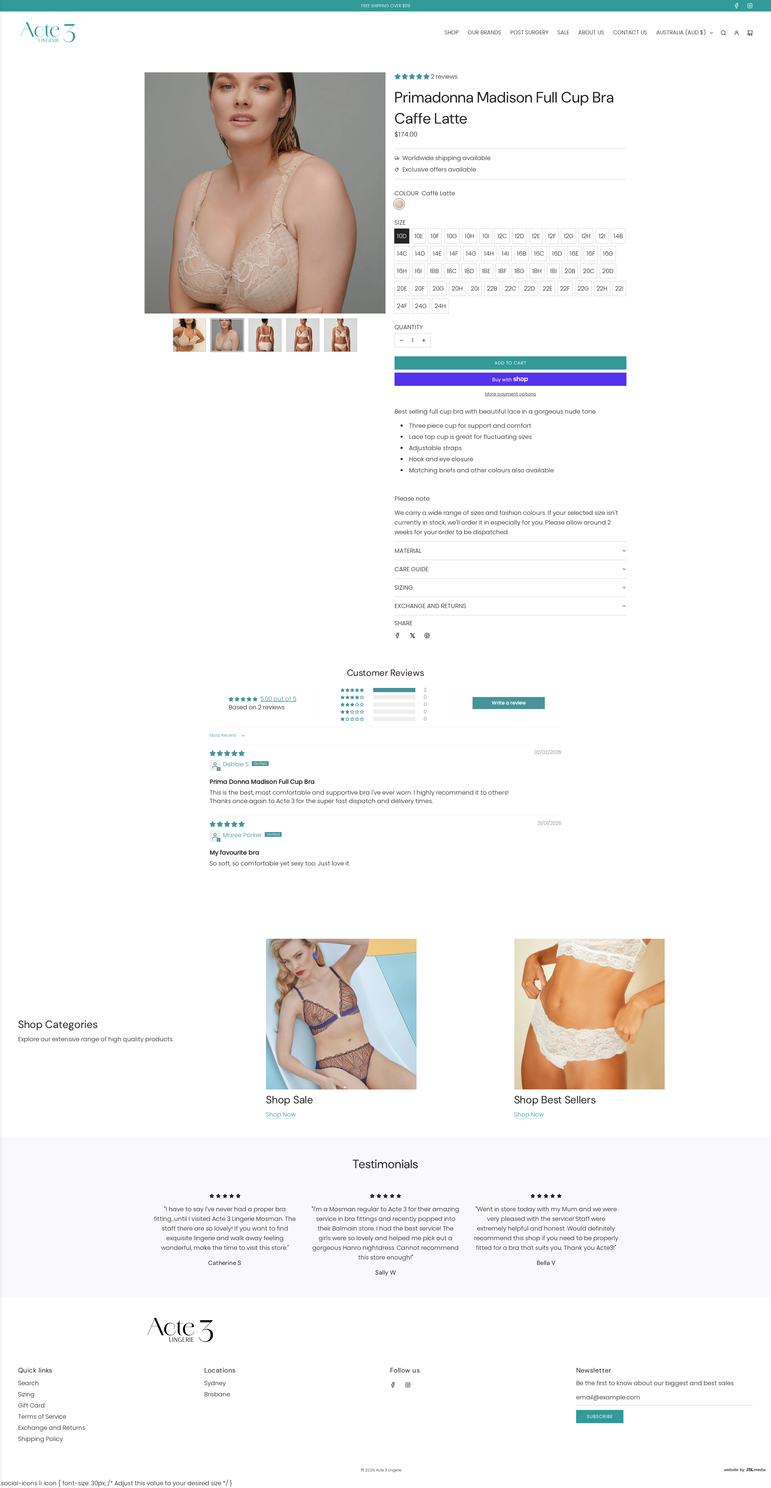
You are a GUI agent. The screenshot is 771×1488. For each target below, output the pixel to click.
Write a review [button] (509, 702)
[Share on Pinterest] (427, 636)
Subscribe (600, 1417)
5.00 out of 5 (278, 699)
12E (536, 236)
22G (583, 288)
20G (438, 288)
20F (420, 288)
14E (437, 253)
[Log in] (736, 32)
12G (568, 236)
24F (402, 306)
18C (452, 271)
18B (434, 271)
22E (547, 288)
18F (502, 271)
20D (607, 271)
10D (402, 236)
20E (402, 288)
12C (502, 236)
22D (529, 288)
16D (557, 253)
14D (420, 253)
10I (485, 236)
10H (469, 236)
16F (590, 253)
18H (537, 271)
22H (602, 288)
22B (492, 288)
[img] (227, 753)
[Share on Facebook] (397, 636)
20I (475, 288)
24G (421, 306)
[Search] (723, 32)
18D (469, 271)
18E (486, 271)
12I (602, 236)
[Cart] (750, 32)
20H (457, 288)
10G (452, 236)
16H (402, 271)
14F (453, 253)
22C (510, 288)
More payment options (510, 394)
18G (519, 271)
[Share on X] (412, 636)
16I (418, 271)
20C (589, 271)
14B (618, 236)
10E (418, 236)
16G (608, 253)
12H (586, 236)
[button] (152, 193)
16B (521, 253)
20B (570, 271)
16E (574, 253)
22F (565, 288)
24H (440, 306)
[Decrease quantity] (401, 340)
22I (619, 288)
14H (489, 253)
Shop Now (281, 1114)
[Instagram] (750, 6)
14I (505, 253)
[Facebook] (736, 6)
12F (552, 236)
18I (553, 271)
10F (435, 236)
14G (471, 253)
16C (539, 253)
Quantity (409, 327)
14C (402, 253)
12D (519, 236)
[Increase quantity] (423, 340)
